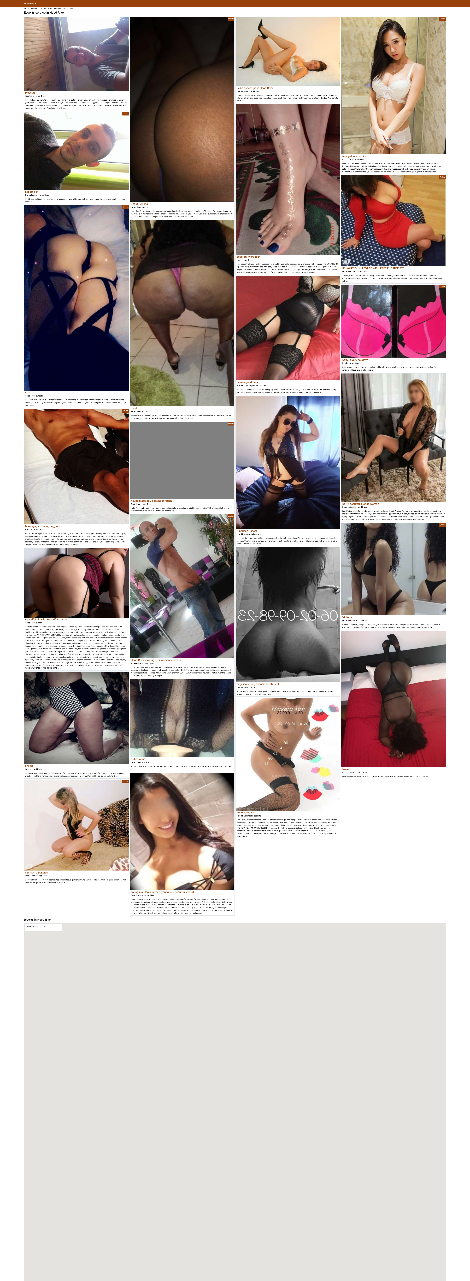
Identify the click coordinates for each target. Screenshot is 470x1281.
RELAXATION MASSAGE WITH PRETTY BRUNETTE (373, 268)
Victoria (347, 617)
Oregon (57, 8)
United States (46, 8)
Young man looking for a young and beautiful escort (162, 892)
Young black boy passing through (151, 500)
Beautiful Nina (139, 203)
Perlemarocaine (246, 812)
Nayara (346, 769)
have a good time (247, 382)
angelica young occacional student (258, 684)
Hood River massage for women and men (156, 660)
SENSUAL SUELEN (36, 872)
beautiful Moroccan (248, 256)
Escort (29, 765)
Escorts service (30, 8)
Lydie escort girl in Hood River (255, 88)
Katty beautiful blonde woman (360, 503)
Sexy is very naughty (355, 359)
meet (134, 408)
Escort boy (32, 191)
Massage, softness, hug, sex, (43, 526)
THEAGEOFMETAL (32, 3)
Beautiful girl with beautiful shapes (46, 619)
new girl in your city (354, 156)
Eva (27, 392)
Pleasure (30, 92)
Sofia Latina (138, 759)
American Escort (247, 530)
